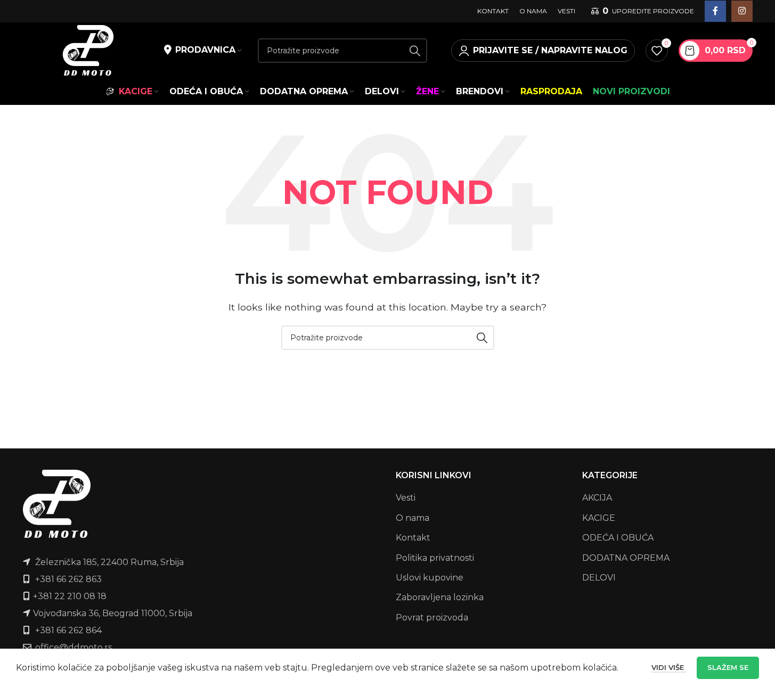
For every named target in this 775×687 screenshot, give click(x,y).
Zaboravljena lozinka (440, 597)
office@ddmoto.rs (73, 647)
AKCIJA (597, 498)
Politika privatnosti (435, 558)
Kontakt (413, 538)
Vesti (405, 498)
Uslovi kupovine (429, 577)
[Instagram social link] (742, 11)
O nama (412, 518)
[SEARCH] (415, 50)
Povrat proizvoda (432, 617)
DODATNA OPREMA (626, 558)
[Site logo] (88, 50)
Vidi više (668, 667)
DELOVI (599, 577)
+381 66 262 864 (68, 630)
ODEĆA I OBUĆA (618, 538)
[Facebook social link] (715, 11)
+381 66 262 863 (68, 579)
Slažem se (727, 667)
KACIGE (598, 518)
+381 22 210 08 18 (70, 596)
